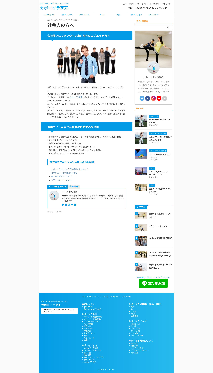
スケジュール (84, 15)
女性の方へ (88, 328)
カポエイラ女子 (137, 335)
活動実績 (134, 346)
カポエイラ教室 (67, 15)
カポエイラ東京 (54, 7)
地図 (118, 15)
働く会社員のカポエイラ (61, 176)
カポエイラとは (136, 15)
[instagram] (69, 205)
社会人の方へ (89, 333)
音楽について (89, 360)
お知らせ (134, 343)
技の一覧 (87, 353)
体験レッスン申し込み (92, 309)
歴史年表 (87, 355)
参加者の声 (88, 307)
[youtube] (72, 205)
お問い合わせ (166, 4)
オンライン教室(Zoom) (93, 317)
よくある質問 (154, 4)
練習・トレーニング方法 (93, 357)
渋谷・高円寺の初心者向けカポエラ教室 (54, 301)
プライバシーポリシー (139, 350)
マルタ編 (134, 333)
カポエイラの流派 (91, 348)
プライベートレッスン (158, 226)
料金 (101, 15)
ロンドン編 (135, 331)
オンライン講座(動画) (92, 319)
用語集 (133, 314)
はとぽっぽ (135, 324)
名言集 (133, 311)
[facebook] (66, 205)
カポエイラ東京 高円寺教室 (160, 238)
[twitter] (63, 205)
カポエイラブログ (137, 321)
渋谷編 (133, 326)
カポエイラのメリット (92, 350)
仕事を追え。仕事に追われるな (64, 173)
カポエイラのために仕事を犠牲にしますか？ (69, 169)
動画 (132, 307)
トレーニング (153, 15)
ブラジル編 (135, 328)
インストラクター (138, 348)
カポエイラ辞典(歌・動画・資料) (145, 304)
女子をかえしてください (61, 180)
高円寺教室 (88, 324)
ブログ (144, 4)
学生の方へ (88, 331)
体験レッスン (50, 15)
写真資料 (134, 316)
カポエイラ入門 (90, 362)
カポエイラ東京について (131, 4)
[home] (75, 205)
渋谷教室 (87, 326)
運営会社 (134, 353)
